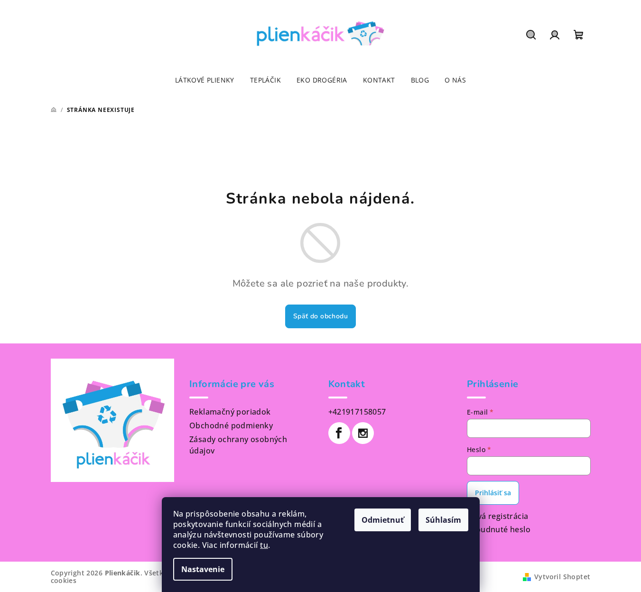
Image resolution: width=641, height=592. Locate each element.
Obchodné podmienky (231, 425)
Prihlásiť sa (493, 492)
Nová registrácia (497, 516)
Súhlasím (443, 520)
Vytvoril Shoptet (562, 576)
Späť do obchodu (320, 316)
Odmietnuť (383, 520)
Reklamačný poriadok (230, 412)
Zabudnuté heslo (498, 529)
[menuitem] (204, 80)
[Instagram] (363, 433)
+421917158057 (357, 412)
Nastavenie (202, 569)
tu (264, 545)
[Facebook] (339, 433)
